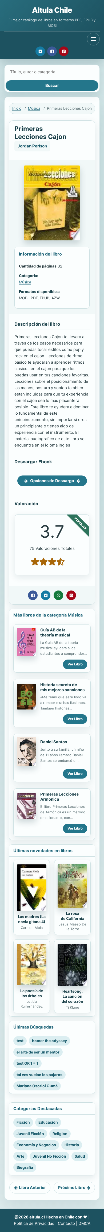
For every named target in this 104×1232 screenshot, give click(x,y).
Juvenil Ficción (30, 1133)
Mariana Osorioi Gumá (37, 1086)
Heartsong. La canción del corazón (72, 996)
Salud (80, 1156)
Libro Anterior (32, 1187)
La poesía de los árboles (31, 993)
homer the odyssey (49, 1040)
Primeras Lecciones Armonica (59, 797)
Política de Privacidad (34, 1223)
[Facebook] (52, 51)
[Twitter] (40, 51)
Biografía (25, 1167)
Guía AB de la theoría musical (55, 632)
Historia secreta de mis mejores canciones (62, 687)
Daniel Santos (53, 741)
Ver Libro (75, 664)
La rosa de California (72, 916)
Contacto (66, 1223)
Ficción (23, 1122)
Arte (20, 1156)
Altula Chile (52, 10)
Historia (72, 1144)
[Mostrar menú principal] (93, 39)
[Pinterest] (64, 51)
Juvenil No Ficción (49, 1156)
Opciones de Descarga (52, 480)
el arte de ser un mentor (38, 1052)
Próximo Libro (71, 1187)
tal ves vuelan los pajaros (39, 1074)
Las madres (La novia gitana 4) (32, 919)
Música (34, 108)
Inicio (16, 108)
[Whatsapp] (58, 595)
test (20, 1040)
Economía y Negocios (36, 1144)
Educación (48, 1122)
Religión (60, 1133)
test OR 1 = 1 (27, 1063)
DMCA (84, 1223)
